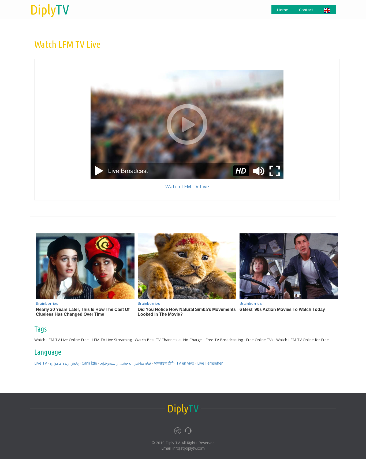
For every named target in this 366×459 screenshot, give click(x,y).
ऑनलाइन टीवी (163, 363)
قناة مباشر (143, 363)
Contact (306, 9)
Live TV (40, 363)
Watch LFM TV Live (187, 186)
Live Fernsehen (210, 363)
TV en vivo (185, 363)
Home (282, 9)
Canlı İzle (89, 363)
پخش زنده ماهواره (64, 363)
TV (49, 9)
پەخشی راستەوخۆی (116, 363)
